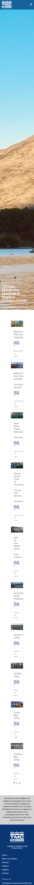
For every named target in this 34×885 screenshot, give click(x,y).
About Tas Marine (9, 859)
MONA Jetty (17, 675)
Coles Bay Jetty (17, 715)
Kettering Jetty (19, 636)
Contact (5, 873)
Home (4, 855)
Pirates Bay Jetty (18, 757)
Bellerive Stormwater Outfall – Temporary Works (21, 380)
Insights (5, 870)
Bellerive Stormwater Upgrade (21, 334)
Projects (5, 866)
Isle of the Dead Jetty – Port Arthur (18, 547)
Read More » (17, 343)
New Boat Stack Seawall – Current (18, 430)
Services (5, 862)
